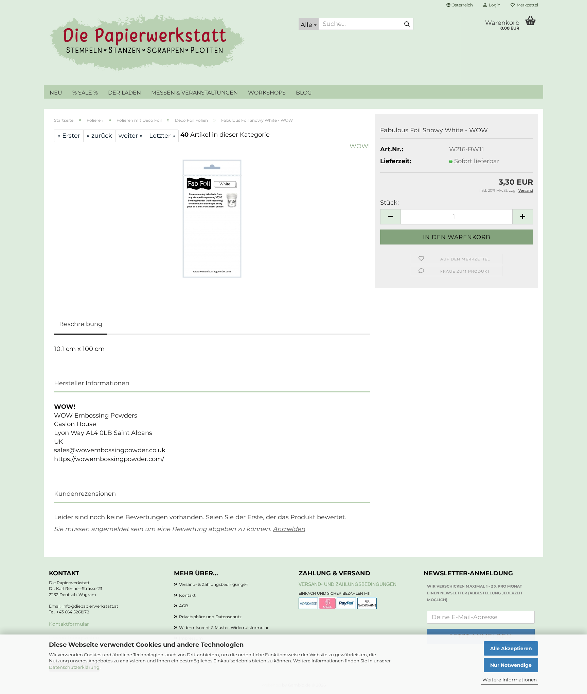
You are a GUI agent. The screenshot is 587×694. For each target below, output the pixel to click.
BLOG (304, 92)
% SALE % (85, 92)
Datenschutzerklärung (74, 667)
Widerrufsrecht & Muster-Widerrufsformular (224, 627)
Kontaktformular (69, 624)
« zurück (99, 135)
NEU (56, 92)
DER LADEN (124, 92)
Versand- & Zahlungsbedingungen (213, 584)
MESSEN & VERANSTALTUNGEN (194, 92)
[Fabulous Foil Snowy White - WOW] (212, 218)
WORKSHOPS (267, 92)
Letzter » (162, 135)
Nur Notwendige (511, 665)
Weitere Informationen (509, 680)
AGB (183, 605)
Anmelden (289, 529)
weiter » (131, 135)
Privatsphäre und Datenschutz (210, 616)
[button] (459, 5)
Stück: (389, 202)
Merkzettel (526, 4)
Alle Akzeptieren (511, 648)
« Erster (68, 135)
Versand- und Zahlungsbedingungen (347, 584)
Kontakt (187, 595)
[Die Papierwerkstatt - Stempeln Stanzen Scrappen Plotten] (168, 44)
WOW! (360, 146)
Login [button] (493, 4)
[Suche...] (407, 24)
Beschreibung (80, 324)
